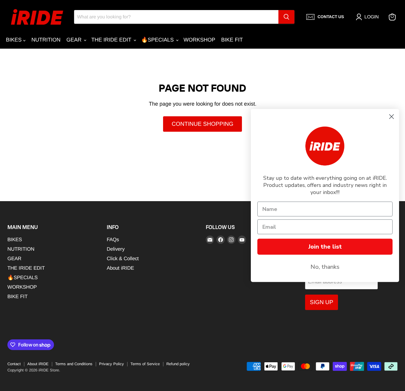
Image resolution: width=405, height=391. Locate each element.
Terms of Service (145, 364)
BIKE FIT (232, 40)
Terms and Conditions (74, 364)
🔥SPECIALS (158, 40)
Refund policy (178, 364)
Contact (14, 364)
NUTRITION (45, 40)
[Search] (286, 17)
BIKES (14, 40)
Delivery (116, 249)
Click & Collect (123, 258)
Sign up (321, 302)
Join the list (325, 247)
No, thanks (324, 267)
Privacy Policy (111, 364)
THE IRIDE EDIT (112, 40)
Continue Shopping (202, 124)
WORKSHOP (199, 40)
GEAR (74, 40)
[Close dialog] (391, 117)
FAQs (113, 239)
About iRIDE (120, 268)
